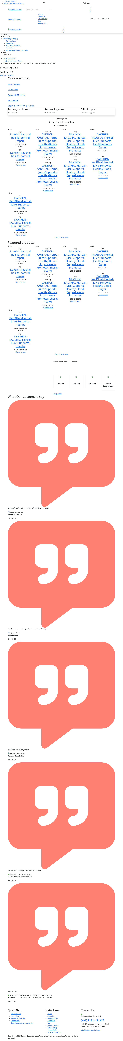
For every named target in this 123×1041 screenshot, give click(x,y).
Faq (39, 21)
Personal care (11, 41)
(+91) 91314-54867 (9, 59)
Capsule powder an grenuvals (17, 50)
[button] (90, 7)
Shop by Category (14, 19)
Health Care (10, 48)
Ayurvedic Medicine (13, 46)
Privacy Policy (52, 1030)
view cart (3, 75)
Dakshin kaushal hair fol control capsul (20, 138)
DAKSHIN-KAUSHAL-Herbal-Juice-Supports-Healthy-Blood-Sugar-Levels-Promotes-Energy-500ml (47, 144)
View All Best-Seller (61, 237)
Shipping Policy (53, 1025)
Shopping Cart (52, 1018)
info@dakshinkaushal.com (13, 3)
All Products (42, 19)
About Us (41, 16)
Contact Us (42, 23)
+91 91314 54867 (10, 1)
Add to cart (21, 165)
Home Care (10, 43)
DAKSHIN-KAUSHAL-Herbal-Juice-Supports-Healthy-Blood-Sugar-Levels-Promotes (75, 142)
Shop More (58, 394)
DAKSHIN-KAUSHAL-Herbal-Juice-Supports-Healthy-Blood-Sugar (102, 141)
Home (40, 14)
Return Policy (52, 1028)
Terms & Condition (54, 1032)
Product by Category (10, 39)
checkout (10, 75)
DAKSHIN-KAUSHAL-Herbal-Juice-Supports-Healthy (20, 202)
